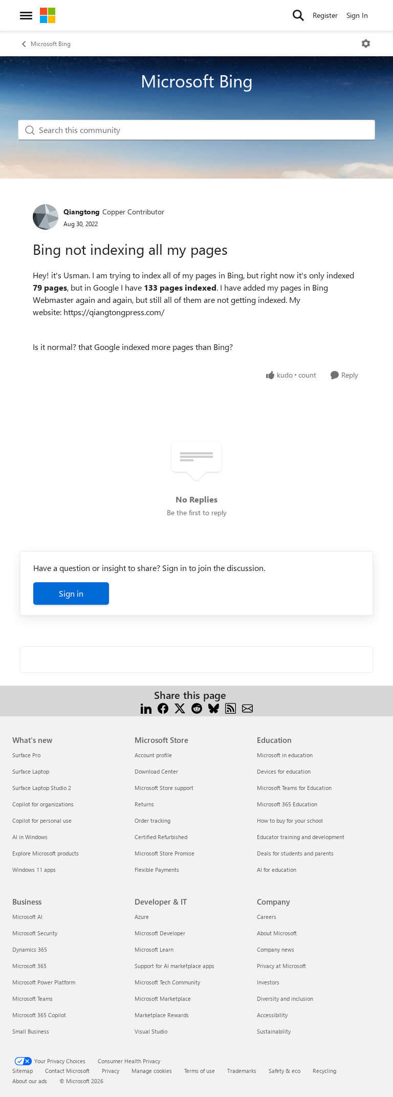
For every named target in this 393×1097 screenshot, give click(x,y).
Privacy (110, 1070)
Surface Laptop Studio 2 (41, 788)
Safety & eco (284, 1070)
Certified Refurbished (161, 837)
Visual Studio (151, 1031)
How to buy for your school (290, 820)
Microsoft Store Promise (164, 853)
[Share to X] (179, 707)
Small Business (30, 1031)
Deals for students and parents (295, 853)
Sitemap (22, 1070)
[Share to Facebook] (163, 707)
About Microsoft (277, 933)
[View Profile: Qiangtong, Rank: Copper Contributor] (45, 217)
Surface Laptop (30, 771)
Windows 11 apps (34, 869)
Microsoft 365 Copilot (39, 1015)
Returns (144, 804)
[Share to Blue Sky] (213, 707)
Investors (268, 982)
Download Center (156, 771)
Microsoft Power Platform (43, 982)
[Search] (298, 15)
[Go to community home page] (47, 15)
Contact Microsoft (67, 1070)
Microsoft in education (285, 755)
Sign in (71, 593)
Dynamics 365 (29, 949)
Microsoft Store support (164, 788)
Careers (266, 916)
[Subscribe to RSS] (230, 707)
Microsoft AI (27, 916)
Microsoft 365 (29, 966)
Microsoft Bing (51, 43)
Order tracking (152, 820)
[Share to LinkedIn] (146, 707)
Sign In (357, 15)
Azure (142, 916)
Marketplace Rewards (162, 1015)
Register (325, 15)
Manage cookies (152, 1070)
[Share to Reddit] (196, 707)
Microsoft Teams (32, 998)
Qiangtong (81, 211)
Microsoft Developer (160, 933)
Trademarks (241, 1070)
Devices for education (284, 771)
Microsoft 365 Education (287, 804)
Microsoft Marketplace (163, 998)
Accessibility (272, 1015)
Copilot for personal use (42, 820)
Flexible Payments (157, 869)
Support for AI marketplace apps (174, 966)
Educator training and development (300, 837)
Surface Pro (26, 755)
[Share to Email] (247, 707)
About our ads (29, 1081)
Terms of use (199, 1070)
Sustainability (274, 1031)
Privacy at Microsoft (281, 966)
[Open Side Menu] (26, 15)
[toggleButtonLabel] (366, 43)
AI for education (276, 869)
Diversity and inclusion (285, 998)
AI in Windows (30, 837)
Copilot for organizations (43, 804)
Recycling (324, 1070)
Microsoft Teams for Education (294, 788)
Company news (275, 949)
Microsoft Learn (154, 949)
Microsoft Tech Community (167, 982)
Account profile (153, 755)
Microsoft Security (34, 933)
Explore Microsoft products (45, 853)
